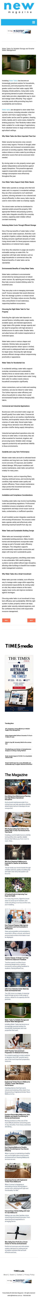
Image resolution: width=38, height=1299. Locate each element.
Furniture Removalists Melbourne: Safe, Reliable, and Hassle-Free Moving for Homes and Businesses (17, 1116)
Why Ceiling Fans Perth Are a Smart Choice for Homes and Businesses (16, 1242)
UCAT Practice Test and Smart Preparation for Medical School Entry (16, 1051)
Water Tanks (13, 81)
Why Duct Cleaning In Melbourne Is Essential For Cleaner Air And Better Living (16, 863)
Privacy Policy (29, 1275)
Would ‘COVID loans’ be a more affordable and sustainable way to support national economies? (18, 763)
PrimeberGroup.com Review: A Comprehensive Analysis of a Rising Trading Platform (18, 750)
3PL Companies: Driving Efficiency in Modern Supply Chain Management (17, 729)
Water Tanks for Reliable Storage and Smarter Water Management (18, 49)
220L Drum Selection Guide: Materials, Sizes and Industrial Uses (17, 989)
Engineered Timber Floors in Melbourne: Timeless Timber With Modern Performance (17, 1083)
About (6, 1275)
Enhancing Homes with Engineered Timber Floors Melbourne (16, 1180)
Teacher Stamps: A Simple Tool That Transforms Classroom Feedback (16, 958)
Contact (19, 1275)
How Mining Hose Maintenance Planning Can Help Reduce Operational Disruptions (17, 797)
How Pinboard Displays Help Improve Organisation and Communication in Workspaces (16, 926)
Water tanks (6, 110)
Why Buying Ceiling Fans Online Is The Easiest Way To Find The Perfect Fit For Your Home (17, 830)
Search (12, 1275)
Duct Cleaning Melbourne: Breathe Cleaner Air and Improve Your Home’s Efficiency (17, 1148)
